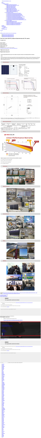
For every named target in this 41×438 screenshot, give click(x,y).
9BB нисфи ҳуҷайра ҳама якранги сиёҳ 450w (13, 5)
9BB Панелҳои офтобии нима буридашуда (11, 4)
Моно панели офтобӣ (3, 295)
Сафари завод (5, 27)
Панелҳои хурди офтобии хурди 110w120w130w (13, 24)
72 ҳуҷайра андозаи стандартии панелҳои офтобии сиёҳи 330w (11, 293)
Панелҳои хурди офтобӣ (8, 20)
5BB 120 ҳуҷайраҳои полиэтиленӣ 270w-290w (13, 10)
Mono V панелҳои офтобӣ (3, 296)
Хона (2, 2)
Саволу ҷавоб (4, 26)
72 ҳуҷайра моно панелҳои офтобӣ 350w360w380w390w (14, 17)
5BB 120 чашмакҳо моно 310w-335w (12, 9)
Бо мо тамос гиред (4, 331)
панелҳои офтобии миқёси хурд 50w (12, 21)
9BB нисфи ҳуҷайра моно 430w (11, 7)
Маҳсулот (3, 329)
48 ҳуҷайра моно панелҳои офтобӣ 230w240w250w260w (14, 14)
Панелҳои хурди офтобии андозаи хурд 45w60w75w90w (14, 22)
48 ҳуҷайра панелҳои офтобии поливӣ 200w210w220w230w (15, 15)
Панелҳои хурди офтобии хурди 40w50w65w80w (13, 23)
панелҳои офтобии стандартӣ (9, 12)
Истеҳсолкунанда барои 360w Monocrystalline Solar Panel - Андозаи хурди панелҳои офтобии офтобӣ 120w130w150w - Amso (20, 292)
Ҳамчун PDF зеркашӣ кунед (13, 48)
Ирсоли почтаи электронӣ (3, 339)
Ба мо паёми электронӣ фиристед (4, 48)
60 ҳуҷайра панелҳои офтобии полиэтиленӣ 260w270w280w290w (16, 16)
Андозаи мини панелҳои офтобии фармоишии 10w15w (13, 320)
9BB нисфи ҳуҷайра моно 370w (11, 6)
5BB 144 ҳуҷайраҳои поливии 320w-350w (12, 11)
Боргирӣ (3, 28)
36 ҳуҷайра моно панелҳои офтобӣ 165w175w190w (14, 13)
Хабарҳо (3, 25)
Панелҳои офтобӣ (6, 3)
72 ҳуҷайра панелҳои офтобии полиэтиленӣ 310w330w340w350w (16, 18)
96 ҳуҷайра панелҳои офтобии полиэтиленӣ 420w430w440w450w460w (16, 19)
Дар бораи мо (4, 330)
